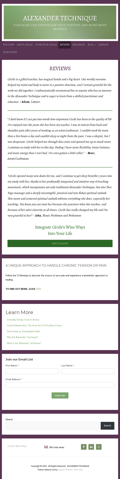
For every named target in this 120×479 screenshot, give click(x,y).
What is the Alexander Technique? (24, 343)
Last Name (67, 365)
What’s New (10, 52)
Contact (103, 44)
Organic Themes (65, 470)
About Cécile (25, 44)
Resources (78, 44)
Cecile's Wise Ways (17, 446)
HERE (38, 289)
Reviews (65, 44)
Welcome (8, 44)
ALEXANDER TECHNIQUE (60, 18)
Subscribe (60, 395)
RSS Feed (78, 470)
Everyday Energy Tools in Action (23, 319)
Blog (90, 44)
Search (9, 419)
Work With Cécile (46, 44)
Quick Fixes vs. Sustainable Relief (23, 331)
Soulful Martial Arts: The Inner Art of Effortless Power (34, 325)
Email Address (14, 379)
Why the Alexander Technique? (22, 337)
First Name (12, 365)
